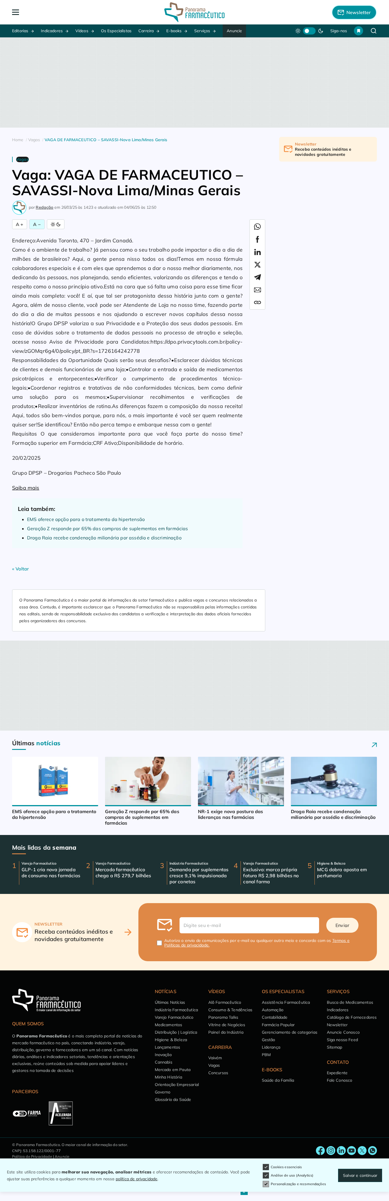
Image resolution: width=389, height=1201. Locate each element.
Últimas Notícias (170, 1002)
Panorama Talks (223, 1017)
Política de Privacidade (32, 1156)
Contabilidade (275, 1017)
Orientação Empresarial (177, 1084)
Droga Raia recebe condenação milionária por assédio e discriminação (104, 538)
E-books (174, 30)
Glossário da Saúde (173, 1099)
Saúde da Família (278, 1080)
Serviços (202, 30)
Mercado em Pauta (173, 1069)
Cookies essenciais (286, 1167)
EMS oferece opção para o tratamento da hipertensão (86, 519)
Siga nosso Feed (342, 1039)
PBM (266, 1054)
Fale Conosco (339, 1080)
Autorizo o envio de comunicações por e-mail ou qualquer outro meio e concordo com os (257, 942)
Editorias (20, 30)
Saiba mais (25, 487)
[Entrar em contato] (320, 1150)
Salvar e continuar (360, 1175)
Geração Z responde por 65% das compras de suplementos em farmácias (107, 528)
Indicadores (52, 30)
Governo (163, 1092)
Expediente (337, 1072)
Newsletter (337, 1024)
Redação (44, 207)
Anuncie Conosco (343, 1032)
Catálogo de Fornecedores (352, 1017)
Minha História (168, 1077)
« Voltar (20, 569)
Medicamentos (168, 1024)
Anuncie (234, 30)
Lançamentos (167, 1047)
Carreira (146, 30)
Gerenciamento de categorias (289, 1032)
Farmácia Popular (278, 1024)
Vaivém (215, 1057)
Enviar (342, 925)
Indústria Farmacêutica (176, 1009)
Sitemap (334, 1047)
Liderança (271, 1047)
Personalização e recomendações (298, 1184)
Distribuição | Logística (176, 1032)
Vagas (214, 1065)
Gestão (268, 1039)
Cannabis (163, 1062)
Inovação (163, 1054)
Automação (272, 1009)
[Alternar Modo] (55, 224)
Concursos (218, 1072)
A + (19, 224)
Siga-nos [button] (338, 30)
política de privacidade (137, 1178)
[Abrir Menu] (48, 12)
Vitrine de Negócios (226, 1024)
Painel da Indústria (225, 1032)
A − (37, 224)
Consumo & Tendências (230, 1009)
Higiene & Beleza (171, 1039)
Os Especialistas (116, 30)
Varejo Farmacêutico (174, 1017)
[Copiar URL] (257, 302)
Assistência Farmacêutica (286, 1002)
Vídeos (81, 30)
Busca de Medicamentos (350, 1002)
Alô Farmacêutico (224, 1002)
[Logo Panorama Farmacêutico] (194, 12)
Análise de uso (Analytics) (292, 1175)
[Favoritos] (358, 30)
